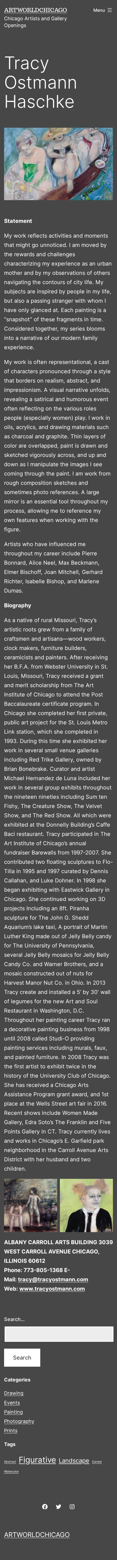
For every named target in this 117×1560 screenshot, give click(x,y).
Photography (19, 1421)
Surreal (97, 1461)
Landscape (74, 1460)
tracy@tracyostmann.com (53, 1279)
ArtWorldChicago (35, 10)
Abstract (10, 1461)
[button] (30, 1205)
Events (12, 1403)
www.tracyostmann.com (52, 1288)
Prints (10, 1430)
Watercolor (11, 1471)
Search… (14, 1319)
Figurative (37, 1460)
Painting (13, 1412)
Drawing (13, 1393)
